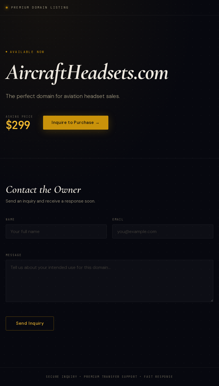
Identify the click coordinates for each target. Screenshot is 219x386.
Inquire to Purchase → (76, 122)
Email (118, 219)
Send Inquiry (30, 323)
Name (10, 219)
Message (14, 255)
